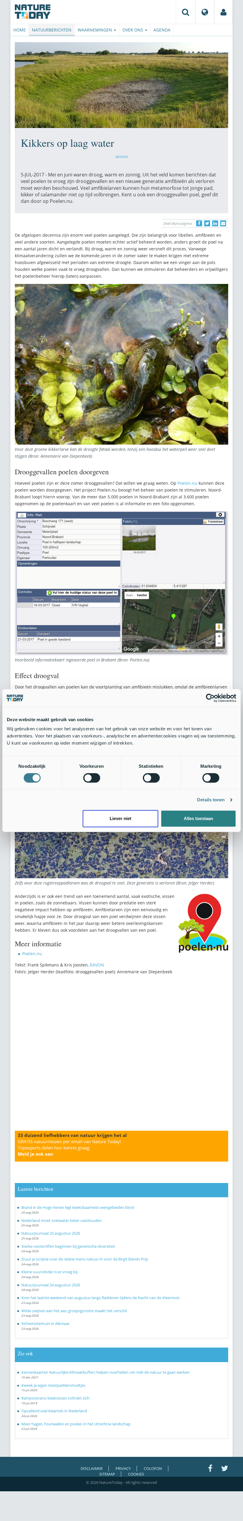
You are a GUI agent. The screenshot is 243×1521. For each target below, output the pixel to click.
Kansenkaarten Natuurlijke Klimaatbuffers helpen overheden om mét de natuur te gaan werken (105, 1372)
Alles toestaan (198, 818)
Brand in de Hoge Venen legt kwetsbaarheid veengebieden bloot (78, 1207)
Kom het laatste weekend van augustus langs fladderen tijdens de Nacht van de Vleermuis (100, 1297)
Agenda (162, 30)
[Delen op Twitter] (207, 223)
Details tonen (211, 799)
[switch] (91, 778)
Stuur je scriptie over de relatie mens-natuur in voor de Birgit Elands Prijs (84, 1259)
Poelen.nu (187, 483)
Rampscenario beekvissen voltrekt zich (55, 1398)
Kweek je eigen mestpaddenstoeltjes (53, 1385)
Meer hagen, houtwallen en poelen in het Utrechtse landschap (75, 1424)
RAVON (122, 156)
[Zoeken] (185, 12)
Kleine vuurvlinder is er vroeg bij (49, 1271)
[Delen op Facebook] (199, 223)
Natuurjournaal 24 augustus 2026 (50, 1285)
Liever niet (120, 818)
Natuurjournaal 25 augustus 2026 (50, 1233)
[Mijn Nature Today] (223, 12)
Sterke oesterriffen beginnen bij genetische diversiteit (68, 1246)
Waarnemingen (95, 30)
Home (19, 30)
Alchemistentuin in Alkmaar (45, 1323)
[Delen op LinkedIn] (215, 223)
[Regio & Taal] (204, 12)
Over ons (133, 30)
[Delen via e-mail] (223, 223)
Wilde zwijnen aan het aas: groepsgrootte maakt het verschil (74, 1310)
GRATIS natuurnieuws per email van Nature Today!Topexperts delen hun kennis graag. (69, 1147)
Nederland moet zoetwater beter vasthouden (61, 1220)
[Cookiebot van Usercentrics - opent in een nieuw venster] (210, 698)
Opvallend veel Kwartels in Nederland (54, 1410)
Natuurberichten (51, 30)
